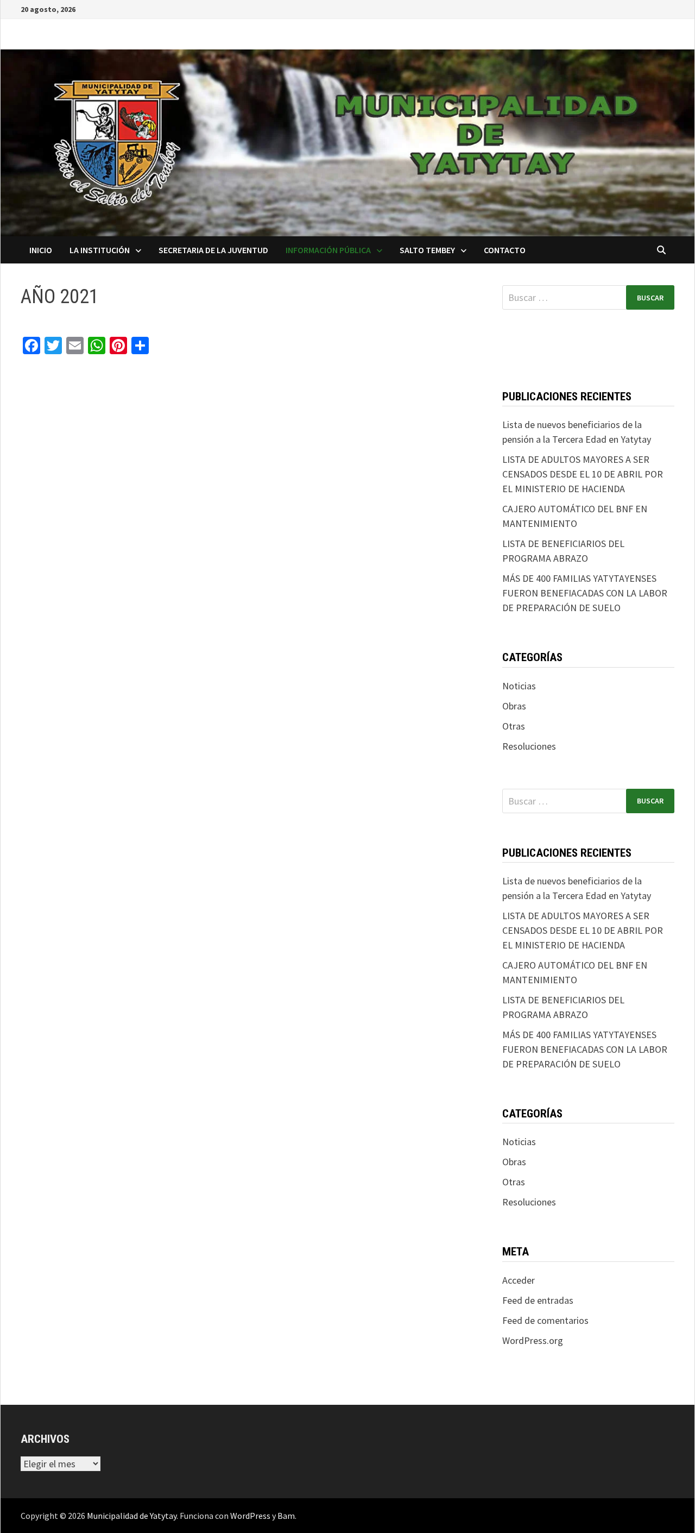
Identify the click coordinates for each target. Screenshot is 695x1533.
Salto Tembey (427, 249)
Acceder (518, 1280)
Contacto (505, 249)
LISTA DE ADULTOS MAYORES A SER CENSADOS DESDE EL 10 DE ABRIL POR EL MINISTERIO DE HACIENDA (582, 474)
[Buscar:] (588, 297)
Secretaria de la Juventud (213, 249)
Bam (286, 1515)
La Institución (100, 249)
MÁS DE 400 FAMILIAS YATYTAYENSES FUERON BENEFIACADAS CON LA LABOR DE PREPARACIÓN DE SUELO (584, 593)
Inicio (40, 249)
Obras (514, 706)
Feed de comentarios (545, 1320)
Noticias (519, 686)
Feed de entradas (537, 1300)
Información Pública (328, 249)
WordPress (250, 1515)
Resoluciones (529, 746)
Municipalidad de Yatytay (131, 1515)
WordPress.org (532, 1340)
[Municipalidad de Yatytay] (347, 141)
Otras (513, 726)
